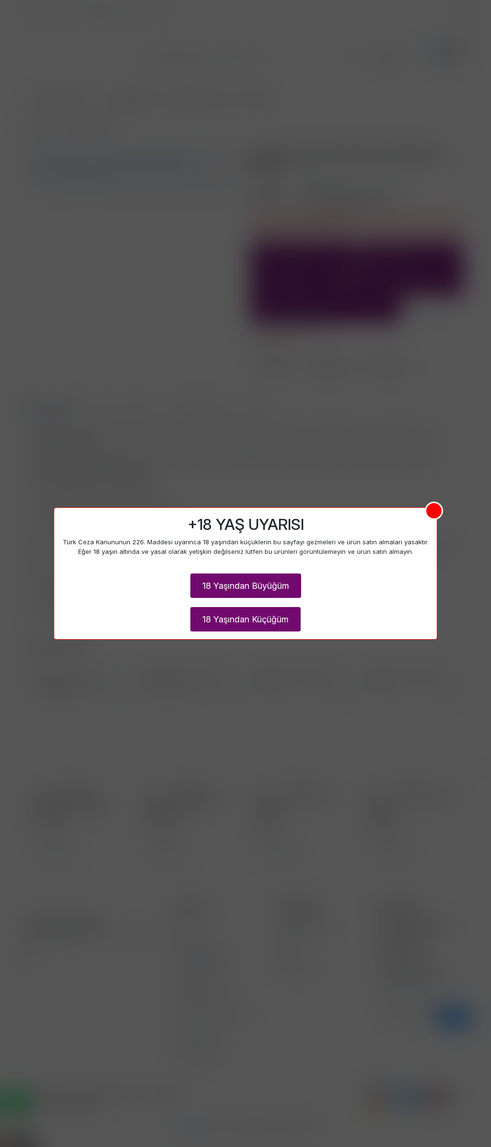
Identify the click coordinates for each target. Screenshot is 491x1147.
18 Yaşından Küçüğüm (245, 619)
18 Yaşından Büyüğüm (245, 586)
